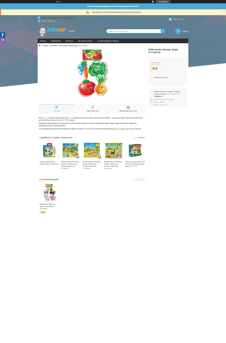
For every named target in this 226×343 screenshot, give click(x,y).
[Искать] (163, 31)
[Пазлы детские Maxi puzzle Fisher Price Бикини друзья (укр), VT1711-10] (135, 150)
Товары (45, 46)
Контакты (69, 41)
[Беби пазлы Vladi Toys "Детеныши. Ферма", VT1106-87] (49, 192)
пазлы (45, 118)
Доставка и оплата (85, 41)
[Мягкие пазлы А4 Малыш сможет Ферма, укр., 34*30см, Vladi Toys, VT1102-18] (114, 150)
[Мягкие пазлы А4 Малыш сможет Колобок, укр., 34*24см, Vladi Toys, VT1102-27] (71, 150)
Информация (56, 41)
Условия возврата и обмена (108, 41)
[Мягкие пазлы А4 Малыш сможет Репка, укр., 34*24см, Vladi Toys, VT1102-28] (92, 150)
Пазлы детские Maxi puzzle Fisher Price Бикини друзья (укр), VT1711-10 (135, 164)
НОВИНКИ (53, 46)
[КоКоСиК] (52, 31)
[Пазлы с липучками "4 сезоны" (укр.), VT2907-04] (49, 150)
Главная (43, 41)
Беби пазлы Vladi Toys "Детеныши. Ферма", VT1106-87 (48, 206)
